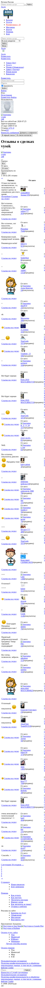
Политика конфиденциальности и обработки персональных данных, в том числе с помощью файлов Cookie (21, 965)
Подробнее (6, 196)
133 (28, 484)
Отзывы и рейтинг (19, 906)
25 (22, 308)
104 (22, 365)
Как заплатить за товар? (21, 904)
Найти (4, 43)
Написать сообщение (10, 133)
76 (22, 521)
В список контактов (24, 135)
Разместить (5, 56)
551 (22, 591)
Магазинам (15, 917)
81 (22, 440)
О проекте (5, 882)
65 (22, 450)
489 (22, 532)
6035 (31, 562)
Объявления (16, 915)
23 (22, 712)
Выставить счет (17, 920)
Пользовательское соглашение (14, 961)
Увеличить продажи (19, 900)
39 (22, 793)
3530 (29, 726)
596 (22, 356)
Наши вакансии (17, 884)
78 (22, 493)
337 (22, 428)
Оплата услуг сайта (9, 932)
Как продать (16, 898)
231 (22, 503)
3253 (23, 343)
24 (22, 290)
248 (2, 119)
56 (22, 512)
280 (22, 320)
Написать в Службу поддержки (14, 972)
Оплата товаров (7, 948)
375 (22, 755)
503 (22, 860)
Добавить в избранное (28, 133)
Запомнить (8, 86)
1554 (23, 273)
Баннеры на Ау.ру (18, 913)
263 (22, 213)
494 (22, 820)
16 (22, 646)
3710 (32, 382)
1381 (23, 769)
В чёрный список (8, 135)
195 (28, 195)
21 (22, 850)
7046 (23, 231)
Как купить (16, 895)
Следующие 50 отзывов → (12, 865)
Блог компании (17, 887)
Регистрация (6, 95)
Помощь (4, 893)
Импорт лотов (17, 902)
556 (22, 603)
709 (22, 783)
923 (22, 246)
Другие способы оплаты (16, 944)
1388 (23, 579)
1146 (22, 616)
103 (22, 332)
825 (31, 690)
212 (22, 660)
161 (22, 841)
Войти (3, 91)
